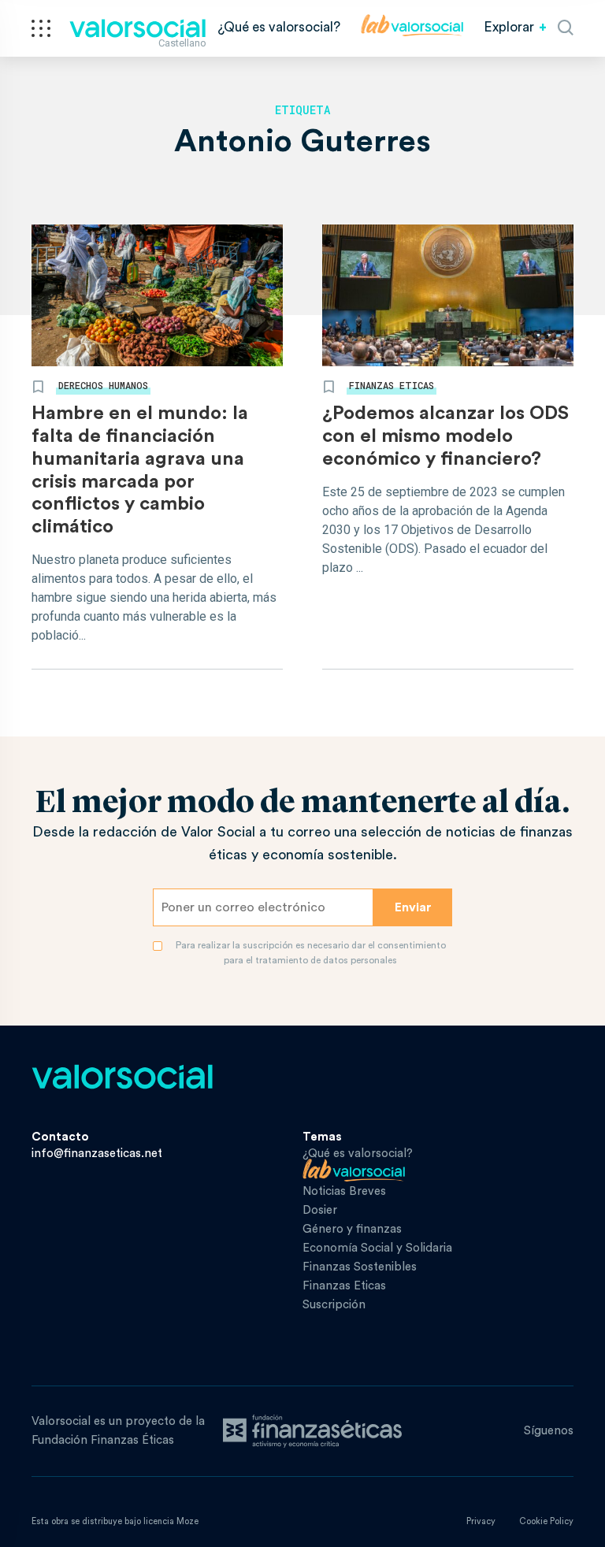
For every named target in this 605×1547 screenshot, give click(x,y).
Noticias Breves (344, 1191)
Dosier (319, 1210)
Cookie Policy (546, 1521)
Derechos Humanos (103, 385)
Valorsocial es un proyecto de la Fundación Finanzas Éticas (118, 1430)
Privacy (481, 1521)
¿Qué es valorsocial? (278, 27)
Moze (187, 1521)
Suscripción (334, 1305)
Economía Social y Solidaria (377, 1248)
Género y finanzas (352, 1229)
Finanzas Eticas (391, 385)
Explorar (509, 27)
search (565, 27)
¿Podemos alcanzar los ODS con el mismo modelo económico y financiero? (445, 436)
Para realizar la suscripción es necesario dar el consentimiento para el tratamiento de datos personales (311, 952)
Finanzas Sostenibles (359, 1267)
